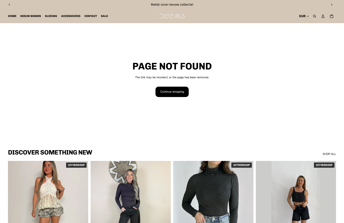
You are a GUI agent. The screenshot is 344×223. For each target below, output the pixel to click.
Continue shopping (172, 91)
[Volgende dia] (331, 4)
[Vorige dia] (9, 4)
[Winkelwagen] (331, 16)
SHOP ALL (329, 154)
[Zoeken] (314, 16)
